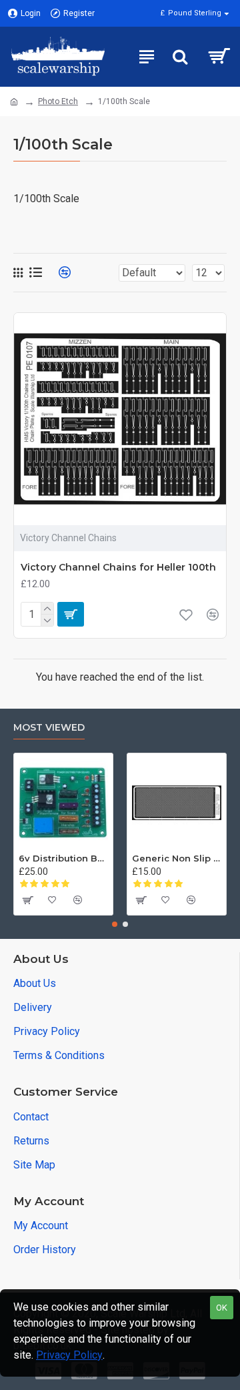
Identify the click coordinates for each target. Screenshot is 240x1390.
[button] (114, 924)
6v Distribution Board (63, 858)
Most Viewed (49, 727)
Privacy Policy (69, 1355)
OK (221, 1308)
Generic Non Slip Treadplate (176, 858)
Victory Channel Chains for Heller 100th (118, 567)
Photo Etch (58, 101)
